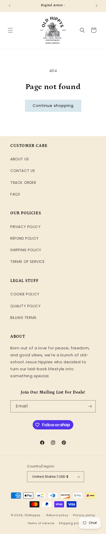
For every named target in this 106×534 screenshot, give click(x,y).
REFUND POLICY (24, 238)
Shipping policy (71, 523)
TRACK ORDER (23, 182)
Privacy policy (84, 515)
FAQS (15, 194)
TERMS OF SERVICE (27, 261)
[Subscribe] (89, 406)
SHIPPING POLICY (25, 250)
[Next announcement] (96, 5)
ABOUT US (19, 159)
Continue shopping (53, 105)
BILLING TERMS (23, 317)
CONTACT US (22, 170)
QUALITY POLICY (25, 306)
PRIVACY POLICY (25, 226)
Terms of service (40, 523)
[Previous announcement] (9, 5)
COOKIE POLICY (25, 294)
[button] (10, 30)
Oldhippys (32, 515)
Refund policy (57, 515)
